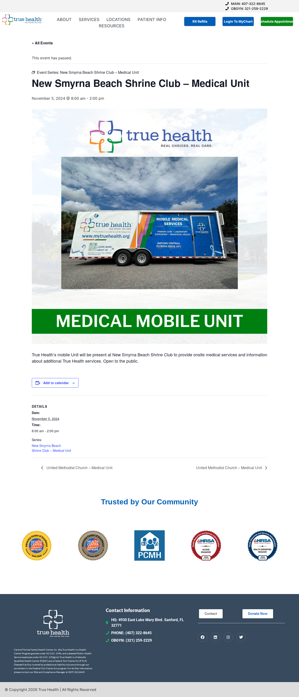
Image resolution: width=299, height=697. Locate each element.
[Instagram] (228, 637)
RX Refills (199, 21)
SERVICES (89, 19)
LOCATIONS (119, 19)
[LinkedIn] (215, 637)
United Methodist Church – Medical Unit (79, 467)
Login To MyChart (238, 21)
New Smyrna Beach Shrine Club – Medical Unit (51, 448)
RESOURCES (112, 25)
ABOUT (64, 19)
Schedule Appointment (277, 21)
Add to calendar (56, 382)
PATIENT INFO (152, 19)
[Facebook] (202, 637)
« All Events (42, 43)
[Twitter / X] (241, 637)
